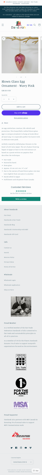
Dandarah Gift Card (11, 234)
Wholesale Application (12, 285)
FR (28, 25)
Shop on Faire (9, 290)
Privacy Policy (9, 262)
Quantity (4, 95)
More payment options (21, 118)
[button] (2, 25)
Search (6, 252)
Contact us (8, 248)
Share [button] (6, 123)
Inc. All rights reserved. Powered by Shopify (25, 469)
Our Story (7, 215)
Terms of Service (9, 267)
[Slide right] (25, 77)
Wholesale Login (10, 280)
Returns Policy (9, 257)
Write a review (21, 199)
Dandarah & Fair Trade (12, 220)
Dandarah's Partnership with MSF (16, 229)
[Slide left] (16, 77)
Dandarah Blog (9, 225)
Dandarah (12, 469)
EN (31, 25)
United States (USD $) (20, 462)
